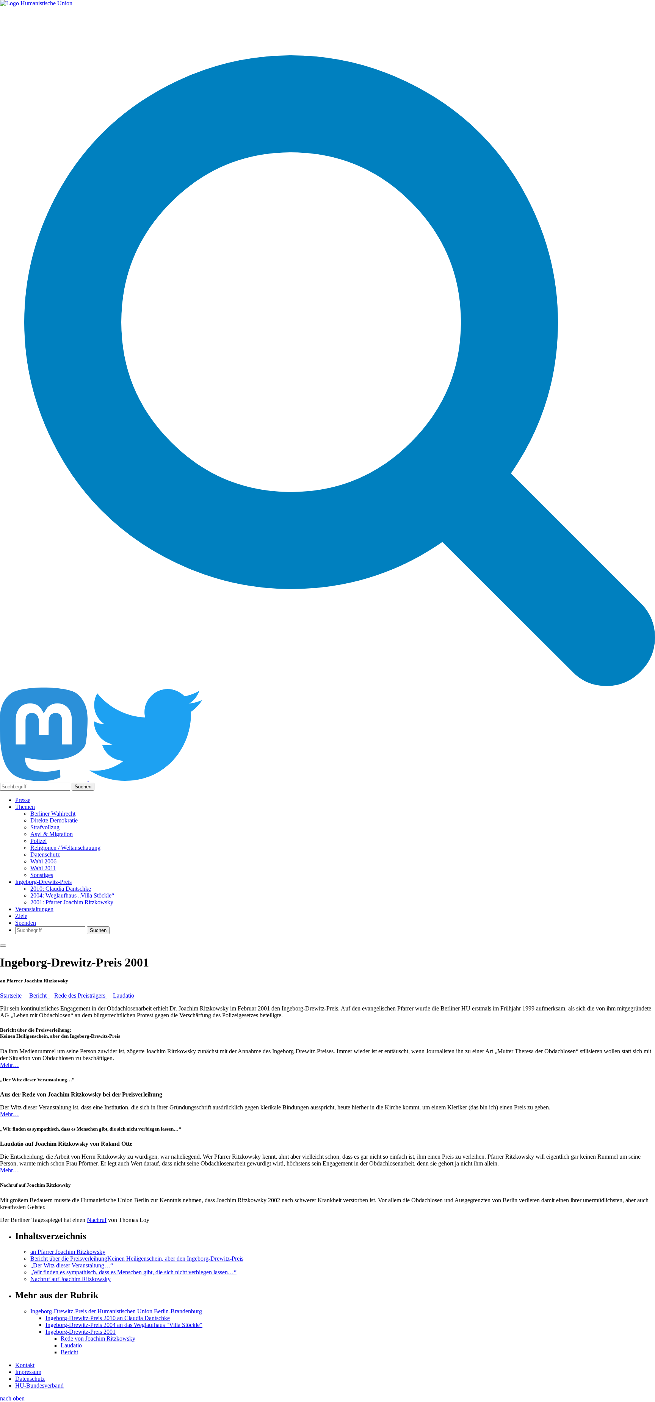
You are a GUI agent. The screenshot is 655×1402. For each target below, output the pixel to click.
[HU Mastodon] (44, 779)
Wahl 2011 (43, 868)
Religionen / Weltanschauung (65, 847)
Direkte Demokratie (54, 820)
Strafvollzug (45, 827)
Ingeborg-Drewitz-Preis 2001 (80, 1331)
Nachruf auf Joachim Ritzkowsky (70, 1279)
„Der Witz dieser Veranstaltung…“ (71, 1265)
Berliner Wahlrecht (52, 813)
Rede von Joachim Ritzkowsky (98, 1338)
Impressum (28, 1372)
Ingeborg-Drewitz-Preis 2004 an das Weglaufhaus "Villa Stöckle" (123, 1325)
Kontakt (24, 1365)
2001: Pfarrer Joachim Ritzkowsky (71, 902)
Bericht (39, 995)
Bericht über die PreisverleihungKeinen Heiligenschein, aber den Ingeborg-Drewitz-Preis (136, 1258)
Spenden (25, 923)
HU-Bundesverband (39, 1385)
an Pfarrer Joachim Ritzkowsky (67, 1251)
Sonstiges (41, 875)
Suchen (83, 787)
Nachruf (97, 1220)
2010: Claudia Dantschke (60, 888)
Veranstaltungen (34, 909)
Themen (25, 807)
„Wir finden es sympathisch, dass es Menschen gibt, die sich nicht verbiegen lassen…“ (133, 1272)
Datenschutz (45, 854)
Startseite (11, 995)
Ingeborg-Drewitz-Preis (43, 882)
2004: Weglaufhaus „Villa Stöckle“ (72, 895)
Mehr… (9, 1065)
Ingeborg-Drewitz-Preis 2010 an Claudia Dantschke (107, 1318)
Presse (22, 800)
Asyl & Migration (51, 834)
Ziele (21, 916)
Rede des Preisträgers (80, 995)
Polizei (38, 841)
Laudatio (123, 995)
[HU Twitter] (146, 779)
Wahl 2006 (43, 861)
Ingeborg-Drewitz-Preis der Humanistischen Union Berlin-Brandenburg (116, 1311)
